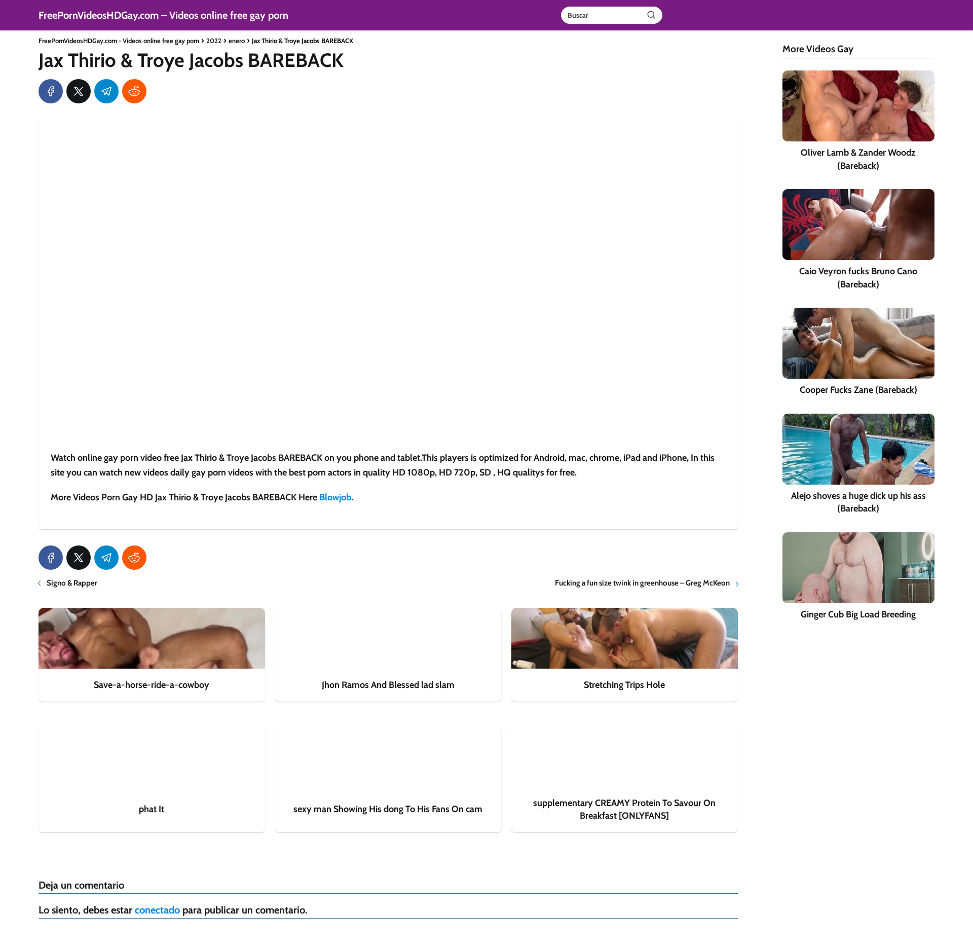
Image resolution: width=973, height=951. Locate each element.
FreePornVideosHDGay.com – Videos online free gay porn (163, 15)
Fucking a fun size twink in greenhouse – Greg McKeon (642, 583)
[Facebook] (51, 91)
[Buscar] (651, 15)
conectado (157, 910)
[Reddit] (134, 91)
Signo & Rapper (72, 583)
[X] (78, 91)
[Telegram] (106, 91)
